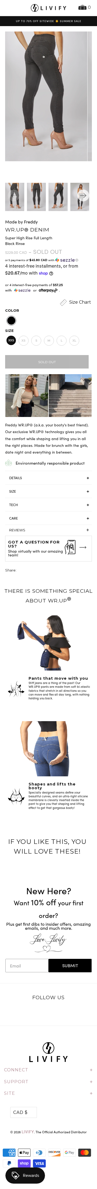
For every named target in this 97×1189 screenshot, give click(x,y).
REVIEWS (49, 530)
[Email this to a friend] (51, 570)
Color (12, 310)
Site (48, 1093)
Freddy (31, 222)
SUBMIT (70, 965)
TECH (13, 504)
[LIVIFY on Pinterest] (54, 1012)
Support (48, 1082)
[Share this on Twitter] (21, 570)
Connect (48, 1070)
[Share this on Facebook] (31, 570)
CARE (13, 518)
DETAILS (15, 477)
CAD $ (20, 1112)
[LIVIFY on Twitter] (32, 1012)
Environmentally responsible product (50, 463)
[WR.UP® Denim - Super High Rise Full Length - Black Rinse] (44, 96)
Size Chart (79, 302)
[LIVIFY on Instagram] (65, 1012)
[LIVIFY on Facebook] (43, 1012)
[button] (48, 260)
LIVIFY (28, 1131)
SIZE (12, 491)
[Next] (83, 195)
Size (9, 330)
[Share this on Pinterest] (41, 570)
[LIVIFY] (48, 8)
